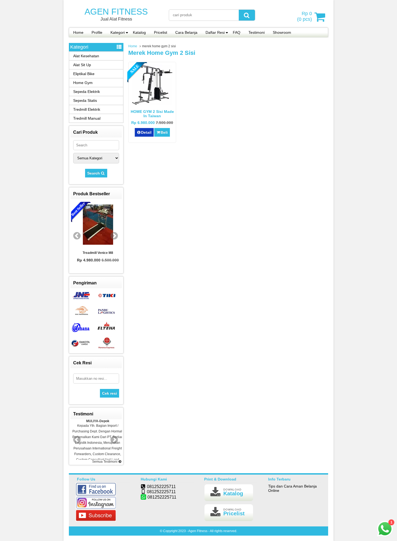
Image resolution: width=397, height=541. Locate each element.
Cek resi (109, 393)
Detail (146, 132)
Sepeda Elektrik (86, 91)
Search (94, 173)
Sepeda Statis (85, 100)
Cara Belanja (186, 32)
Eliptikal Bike (84, 74)
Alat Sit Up (82, 65)
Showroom (282, 32)
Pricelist (160, 32)
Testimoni (256, 32)
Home (78, 32)
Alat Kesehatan (86, 56)
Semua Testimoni (105, 461)
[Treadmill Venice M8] (96, 225)
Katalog (139, 32)
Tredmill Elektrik (86, 109)
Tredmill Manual (86, 118)
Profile (97, 32)
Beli (164, 132)
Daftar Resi (215, 32)
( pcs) (304, 16)
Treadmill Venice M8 (96, 253)
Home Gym (83, 82)
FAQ (236, 32)
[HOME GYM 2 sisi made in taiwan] (152, 103)
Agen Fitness (116, 11)
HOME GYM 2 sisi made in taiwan (152, 113)
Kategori (117, 32)
